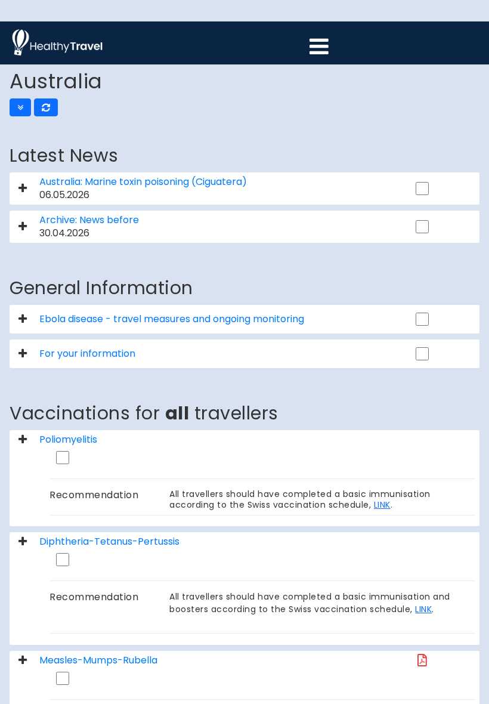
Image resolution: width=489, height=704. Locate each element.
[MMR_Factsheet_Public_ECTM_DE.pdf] (422, 660)
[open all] (20, 107)
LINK (382, 505)
